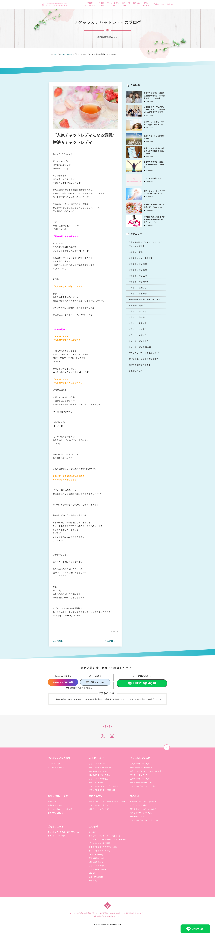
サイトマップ (94, 880)
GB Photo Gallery (96, 854)
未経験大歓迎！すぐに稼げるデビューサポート (107, 801)
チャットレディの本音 (138, 341)
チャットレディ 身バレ (139, 281)
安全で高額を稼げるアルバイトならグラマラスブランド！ (146, 244)
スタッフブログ (54, 763)
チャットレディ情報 (97, 865)
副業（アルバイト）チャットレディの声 (145, 771)
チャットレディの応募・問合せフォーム (63, 832)
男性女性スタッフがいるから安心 (143, 809)
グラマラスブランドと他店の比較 (102, 790)
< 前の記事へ (58, 641)
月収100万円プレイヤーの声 (141, 767)
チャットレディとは (97, 763)
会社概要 (92, 832)
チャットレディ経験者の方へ (141, 782)
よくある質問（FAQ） (56, 767)
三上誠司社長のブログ (139, 305)
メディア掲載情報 (96, 877)
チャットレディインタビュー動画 (143, 786)
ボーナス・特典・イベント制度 (60, 809)
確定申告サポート (137, 816)
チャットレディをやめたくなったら (144, 820)
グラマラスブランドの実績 (99, 843)
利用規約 (92, 873)
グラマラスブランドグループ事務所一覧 (104, 835)
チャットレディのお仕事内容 (100, 767)
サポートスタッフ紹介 (139, 805)
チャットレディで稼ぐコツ (99, 805)
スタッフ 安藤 (136, 251)
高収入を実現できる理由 (140, 365)
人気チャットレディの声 (139, 763)
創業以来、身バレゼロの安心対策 (143, 801)
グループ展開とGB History (99, 850)
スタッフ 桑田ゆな (138, 287)
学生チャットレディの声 (139, 775)
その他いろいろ (136, 370)
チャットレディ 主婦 (138, 275)
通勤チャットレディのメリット (101, 809)
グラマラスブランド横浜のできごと (145, 353)
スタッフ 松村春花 (138, 329)
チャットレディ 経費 (138, 263)
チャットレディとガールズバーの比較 (103, 786)
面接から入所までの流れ (98, 771)
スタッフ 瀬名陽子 (138, 293)
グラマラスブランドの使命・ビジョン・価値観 (107, 839)
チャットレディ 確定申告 (140, 257)
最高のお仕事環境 (96, 782)
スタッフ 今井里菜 (138, 311)
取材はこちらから (96, 862)
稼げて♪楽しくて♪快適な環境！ (144, 359)
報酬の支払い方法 (55, 805)
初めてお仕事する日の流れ (99, 775)
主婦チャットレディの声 (139, 778)
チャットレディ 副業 (138, 269)
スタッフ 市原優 (137, 317)
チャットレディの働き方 (98, 778)
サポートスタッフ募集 (56, 835)
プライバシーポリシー (97, 869)
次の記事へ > (111, 641)
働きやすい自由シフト (56, 813)
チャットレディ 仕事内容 (140, 347)
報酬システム (53, 801)
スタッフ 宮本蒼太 (138, 323)
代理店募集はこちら (97, 858)
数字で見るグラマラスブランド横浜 (103, 847)
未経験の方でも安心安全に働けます (145, 299)
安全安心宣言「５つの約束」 (141, 813)
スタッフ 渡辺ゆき (138, 335)
